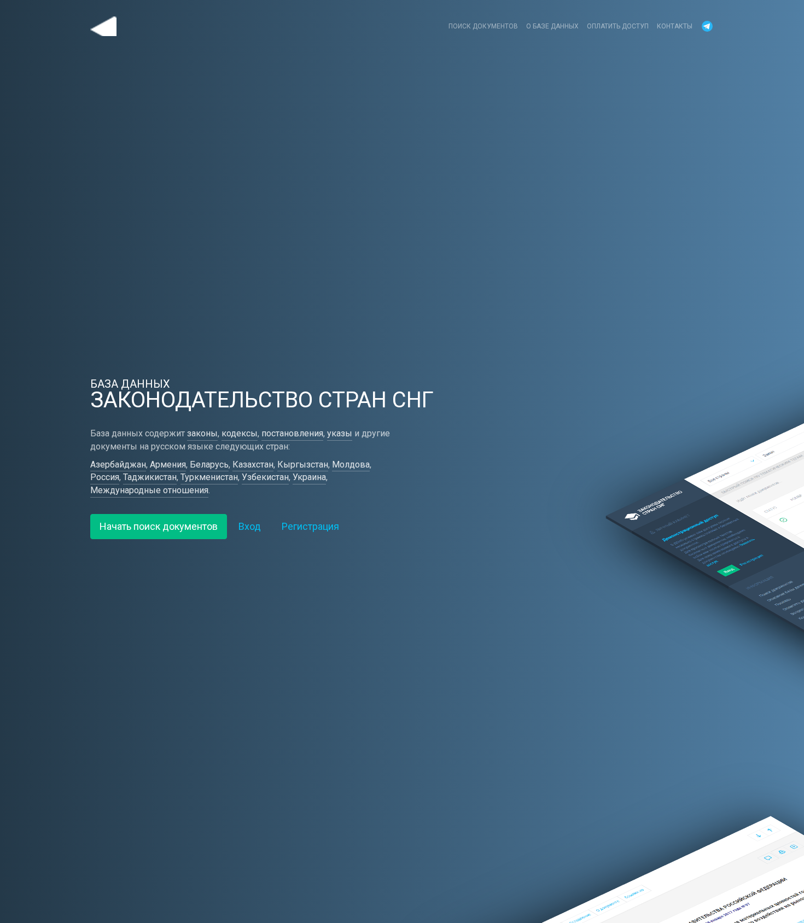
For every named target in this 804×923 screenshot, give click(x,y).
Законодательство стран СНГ (103, 26)
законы (202, 433)
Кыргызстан (302, 464)
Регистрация (310, 526)
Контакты (674, 26)
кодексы (240, 433)
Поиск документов (483, 26)
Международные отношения (149, 490)
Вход (249, 526)
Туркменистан (209, 477)
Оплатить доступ (618, 26)
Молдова (351, 464)
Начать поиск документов (159, 526)
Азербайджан (118, 464)
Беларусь (209, 464)
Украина (309, 477)
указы (339, 433)
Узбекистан (265, 477)
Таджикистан (150, 477)
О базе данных (552, 26)
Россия (104, 477)
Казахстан (252, 464)
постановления (292, 433)
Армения (168, 464)
